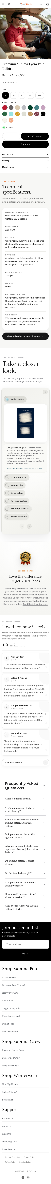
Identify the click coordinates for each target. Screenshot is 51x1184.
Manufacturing (8, 167)
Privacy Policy (29, 1157)
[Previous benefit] (22, 526)
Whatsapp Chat (10, 1141)
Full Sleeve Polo (10, 1031)
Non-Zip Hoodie (10, 1084)
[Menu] (3, 4)
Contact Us (7, 1118)
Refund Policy (10, 1162)
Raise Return (8, 1149)
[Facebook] (23, 1177)
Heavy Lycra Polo (11, 992)
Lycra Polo (7, 1000)
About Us (6, 1126)
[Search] (9, 4)
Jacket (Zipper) (9, 1092)
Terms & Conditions (12, 1157)
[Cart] (47, 4)
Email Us (6, 1133)
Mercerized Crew (11, 1058)
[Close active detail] (45, 392)
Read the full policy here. (35, 604)
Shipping (5, 161)
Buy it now (25, 144)
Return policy (7, 154)
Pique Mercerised (11, 1016)
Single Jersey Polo (11, 1008)
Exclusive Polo (9, 977)
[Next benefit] (29, 526)
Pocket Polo (8, 1023)
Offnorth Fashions (28, 1171)
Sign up (25, 953)
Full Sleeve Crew (10, 1065)
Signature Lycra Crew (13, 1050)
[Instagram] (28, 1177)
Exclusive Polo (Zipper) (13, 985)
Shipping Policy (25, 1162)
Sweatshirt (7, 1099)
